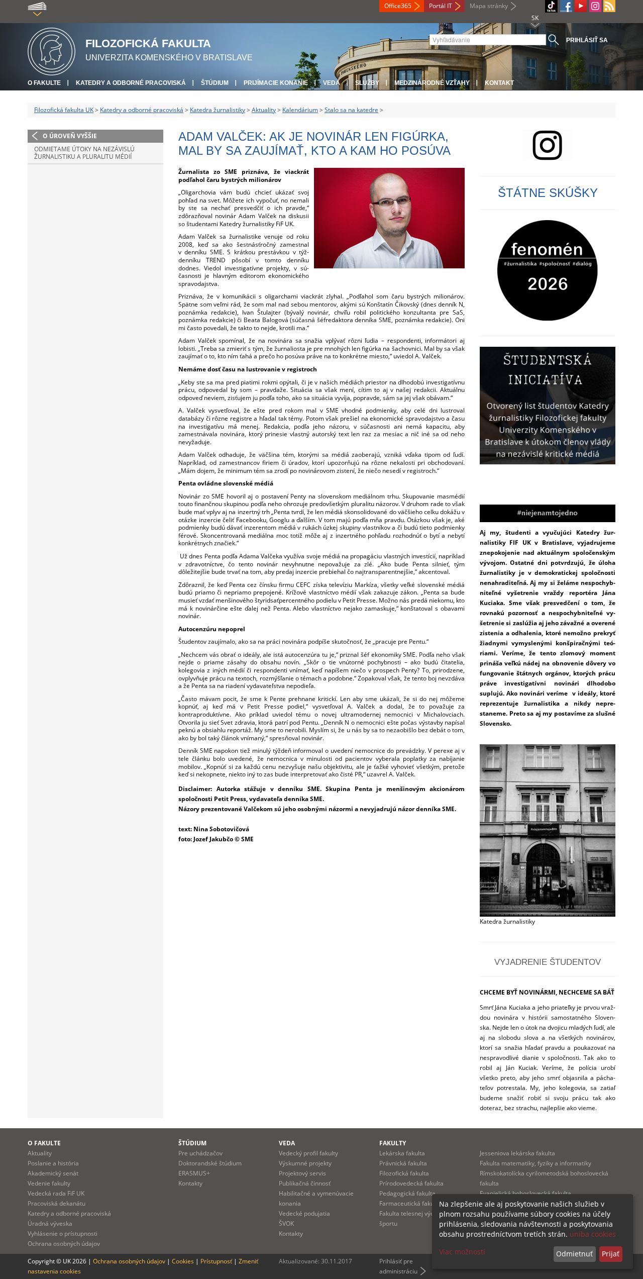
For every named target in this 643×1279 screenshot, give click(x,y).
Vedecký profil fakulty (308, 1153)
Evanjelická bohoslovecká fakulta (525, 1193)
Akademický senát (53, 1173)
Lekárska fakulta (402, 1153)
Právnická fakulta (403, 1163)
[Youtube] (581, 6)
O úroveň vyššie (70, 136)
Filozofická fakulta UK (63, 110)
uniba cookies (593, 1234)
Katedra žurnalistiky (217, 110)
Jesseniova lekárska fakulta (517, 1153)
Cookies (183, 1261)
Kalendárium (300, 110)
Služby (367, 82)
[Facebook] (566, 6)
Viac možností (462, 1251)
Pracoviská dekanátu (56, 1203)
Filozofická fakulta (404, 1173)
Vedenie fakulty (49, 1183)
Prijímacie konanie (276, 82)
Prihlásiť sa (587, 40)
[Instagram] (595, 6)
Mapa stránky (489, 6)
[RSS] (609, 6)
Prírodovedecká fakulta (411, 1183)
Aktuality (264, 110)
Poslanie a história (53, 1163)
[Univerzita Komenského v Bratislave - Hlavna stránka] (51, 50)
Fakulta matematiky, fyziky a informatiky (535, 1163)
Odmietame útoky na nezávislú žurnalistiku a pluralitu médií (84, 153)
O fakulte (44, 82)
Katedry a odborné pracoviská (131, 82)
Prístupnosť (216, 1261)
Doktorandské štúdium (210, 1163)
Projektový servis (302, 1173)
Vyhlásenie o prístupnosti (62, 1233)
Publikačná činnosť (305, 1183)
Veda (331, 82)
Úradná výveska (50, 1223)
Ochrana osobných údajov (64, 1243)
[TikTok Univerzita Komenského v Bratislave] (551, 6)
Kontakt (499, 82)
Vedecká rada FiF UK (56, 1193)
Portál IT (440, 6)
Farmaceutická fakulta (410, 1203)
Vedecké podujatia (304, 1213)
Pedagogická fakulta (407, 1193)
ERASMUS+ (194, 1173)
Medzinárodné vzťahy (432, 82)
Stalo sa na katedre (351, 110)
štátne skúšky (548, 193)
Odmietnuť (574, 1253)
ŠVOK (286, 1223)
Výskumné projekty (305, 1163)
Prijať (610, 1253)
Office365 (397, 6)
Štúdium (215, 82)
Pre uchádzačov (200, 1153)
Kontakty (190, 1183)
